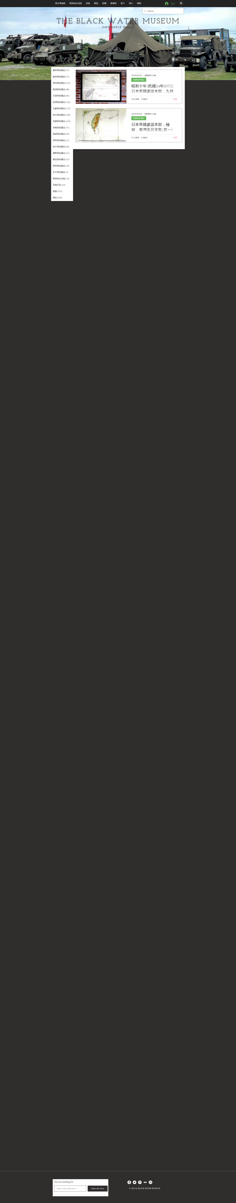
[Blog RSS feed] (181, 3)
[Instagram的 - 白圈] (150, 1182)
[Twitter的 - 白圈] (134, 1182)
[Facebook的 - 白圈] (129, 1182)
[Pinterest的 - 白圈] (140, 1182)
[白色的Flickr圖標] (145, 1182)
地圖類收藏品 (138, 80)
